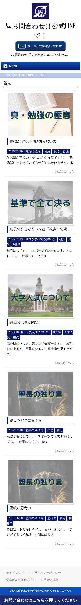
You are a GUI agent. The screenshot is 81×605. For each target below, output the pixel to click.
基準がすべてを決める (40, 239)
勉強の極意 (33, 151)
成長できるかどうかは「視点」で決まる (42, 229)
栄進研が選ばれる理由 (20, 580)
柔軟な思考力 (20, 508)
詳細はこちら (64, 171)
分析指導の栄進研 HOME (20, 75)
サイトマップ (15, 572)
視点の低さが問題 (24, 322)
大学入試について (37, 332)
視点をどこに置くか (26, 420)
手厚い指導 (50, 580)
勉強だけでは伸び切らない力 (33, 141)
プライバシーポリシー (46, 572)
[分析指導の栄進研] (40, 18)
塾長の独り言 (34, 430)
